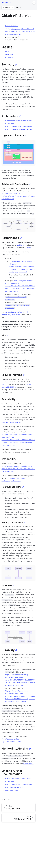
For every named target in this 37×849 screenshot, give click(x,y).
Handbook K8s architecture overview (18, 129)
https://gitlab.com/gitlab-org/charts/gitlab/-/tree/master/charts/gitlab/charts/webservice (18, 196)
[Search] (29, 3)
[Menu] (33, 2)
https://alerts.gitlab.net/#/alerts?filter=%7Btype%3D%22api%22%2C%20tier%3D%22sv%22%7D (20, 31)
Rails (7, 51)
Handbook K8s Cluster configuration (18, 126)
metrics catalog (28, 764)
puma (29, 248)
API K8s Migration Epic (13, 790)
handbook (5, 384)
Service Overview (11, 26)
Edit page (7, 799)
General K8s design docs (14, 787)
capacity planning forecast (11, 422)
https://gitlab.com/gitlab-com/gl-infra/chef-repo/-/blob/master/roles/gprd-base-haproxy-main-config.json (18, 468)
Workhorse (9, 54)
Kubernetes (9, 57)
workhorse (20, 245)
